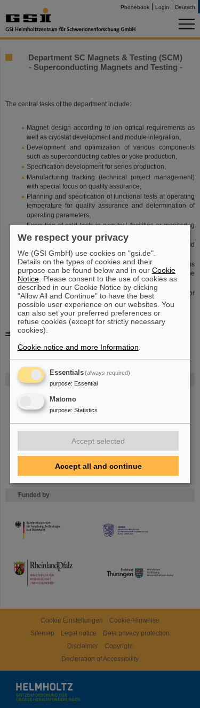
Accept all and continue (98, 466)
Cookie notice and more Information (78, 347)
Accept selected (98, 441)
